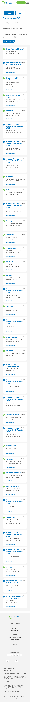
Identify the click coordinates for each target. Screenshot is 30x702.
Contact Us (15, 628)
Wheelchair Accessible (10, 34)
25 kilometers (15, 28)
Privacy (5, 698)
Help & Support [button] (15, 623)
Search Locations (9, 41)
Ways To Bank (15, 639)
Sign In (21, 3)
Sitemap (25, 698)
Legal (19, 698)
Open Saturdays (23, 34)
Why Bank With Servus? (15, 637)
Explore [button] (15, 634)
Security (15, 644)
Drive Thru (19, 37)
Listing (9, 13)
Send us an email (15, 630)
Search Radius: (6, 28)
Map (20, 13)
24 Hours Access (9, 37)
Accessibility (12, 698)
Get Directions (10, 57)
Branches (15, 625)
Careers (15, 641)
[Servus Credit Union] (7, 3)
